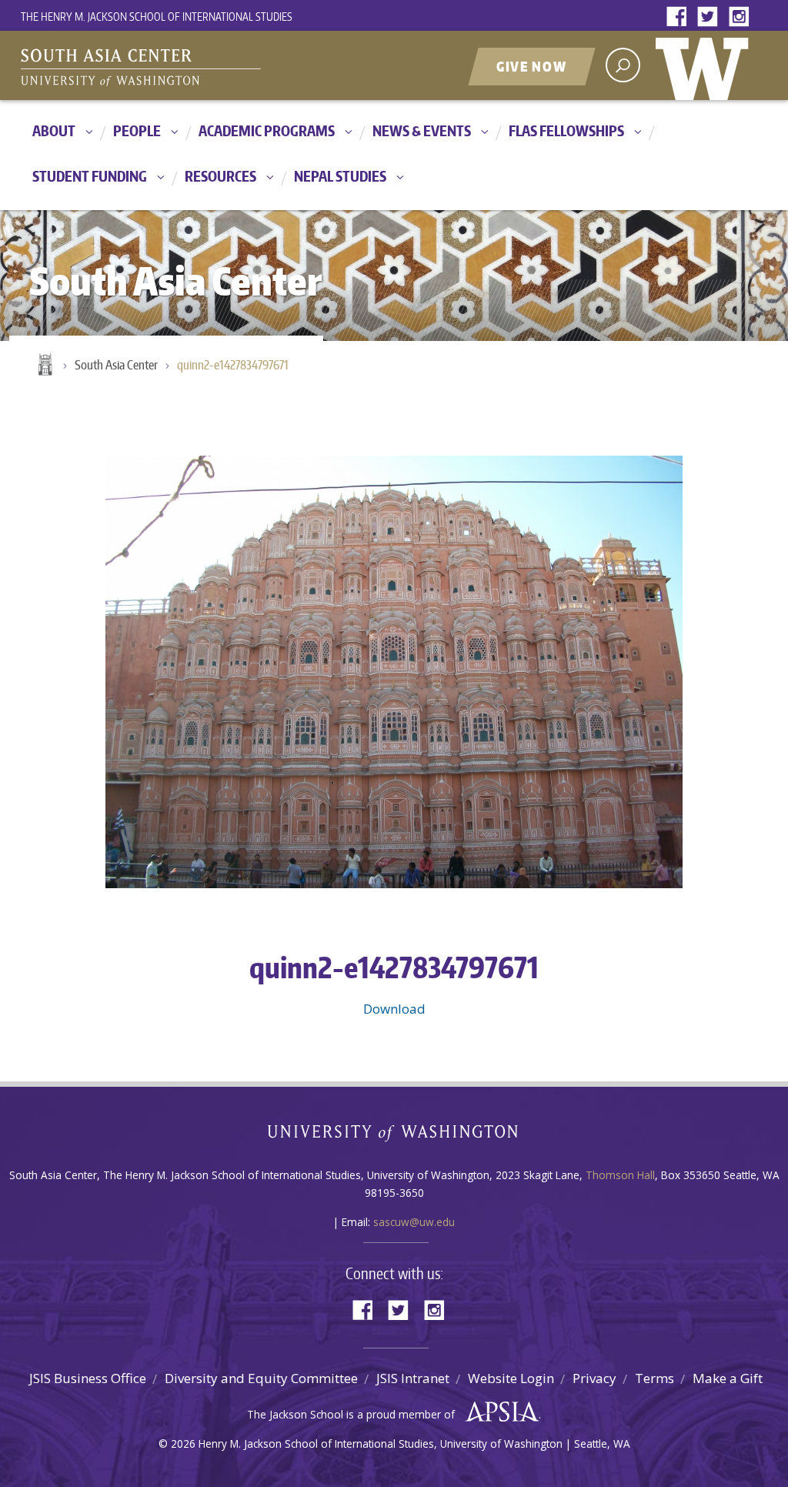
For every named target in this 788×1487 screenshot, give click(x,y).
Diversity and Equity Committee (261, 1378)
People (137, 130)
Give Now (531, 66)
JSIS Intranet (412, 1378)
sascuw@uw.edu (414, 1222)
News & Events (421, 130)
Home (43, 365)
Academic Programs (267, 130)
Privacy (594, 1378)
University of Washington (706, 65)
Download (394, 1009)
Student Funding (89, 176)
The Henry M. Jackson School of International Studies (156, 16)
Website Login (511, 1378)
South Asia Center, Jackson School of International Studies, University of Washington (213, 67)
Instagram (742, 17)
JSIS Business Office (87, 1378)
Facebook (680, 17)
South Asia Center (116, 365)
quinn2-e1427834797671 (233, 365)
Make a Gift (728, 1378)
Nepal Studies (340, 176)
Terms (654, 1378)
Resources (220, 176)
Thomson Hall (620, 1175)
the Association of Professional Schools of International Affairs (498, 1412)
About (53, 130)
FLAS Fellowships (566, 130)
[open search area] (623, 65)
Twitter (711, 17)
